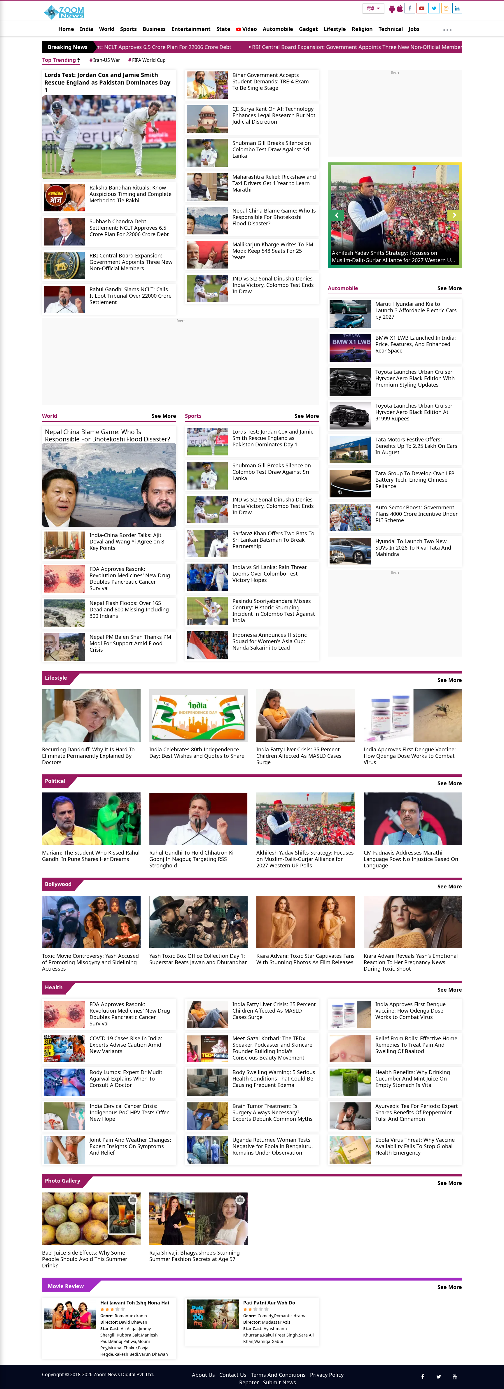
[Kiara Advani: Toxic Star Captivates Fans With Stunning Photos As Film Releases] (305, 921)
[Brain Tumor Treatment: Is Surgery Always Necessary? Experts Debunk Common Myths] (207, 1116)
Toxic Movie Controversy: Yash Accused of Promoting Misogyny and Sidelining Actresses (90, 962)
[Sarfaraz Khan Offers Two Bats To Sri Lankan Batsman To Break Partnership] (207, 543)
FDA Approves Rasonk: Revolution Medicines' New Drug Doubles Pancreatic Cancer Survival (130, 578)
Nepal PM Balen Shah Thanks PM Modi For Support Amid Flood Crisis (130, 643)
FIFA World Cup (147, 60)
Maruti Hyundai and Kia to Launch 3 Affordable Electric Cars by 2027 (416, 310)
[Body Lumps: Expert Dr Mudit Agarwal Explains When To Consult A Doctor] (64, 1082)
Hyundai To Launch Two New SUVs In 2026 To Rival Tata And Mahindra (413, 547)
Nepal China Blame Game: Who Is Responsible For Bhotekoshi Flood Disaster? (274, 217)
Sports (128, 28)
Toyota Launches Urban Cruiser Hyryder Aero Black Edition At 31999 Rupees (413, 412)
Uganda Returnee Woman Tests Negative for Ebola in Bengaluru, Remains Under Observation (272, 1146)
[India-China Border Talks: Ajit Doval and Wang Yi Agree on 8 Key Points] (64, 545)
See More (164, 415)
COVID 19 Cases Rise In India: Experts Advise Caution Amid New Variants (126, 1044)
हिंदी (371, 8)
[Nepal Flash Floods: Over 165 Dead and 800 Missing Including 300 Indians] (64, 613)
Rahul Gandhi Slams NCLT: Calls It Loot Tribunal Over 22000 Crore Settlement (131, 295)
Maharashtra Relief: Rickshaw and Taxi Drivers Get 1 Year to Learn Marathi (274, 183)
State (223, 28)
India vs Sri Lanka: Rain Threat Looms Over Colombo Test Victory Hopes (269, 573)
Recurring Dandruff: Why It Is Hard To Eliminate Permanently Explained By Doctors (88, 755)
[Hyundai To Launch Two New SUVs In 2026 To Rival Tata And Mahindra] (350, 551)
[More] (447, 28)
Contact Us (232, 1374)
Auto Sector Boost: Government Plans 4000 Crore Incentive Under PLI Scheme (416, 513)
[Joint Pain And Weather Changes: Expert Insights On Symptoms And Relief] (64, 1150)
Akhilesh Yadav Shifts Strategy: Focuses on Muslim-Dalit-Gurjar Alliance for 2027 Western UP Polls (305, 859)
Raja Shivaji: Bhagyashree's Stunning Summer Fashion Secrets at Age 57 (194, 1255)
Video (249, 28)
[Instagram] (446, 8)
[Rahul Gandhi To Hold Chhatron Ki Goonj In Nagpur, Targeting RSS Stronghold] (198, 818)
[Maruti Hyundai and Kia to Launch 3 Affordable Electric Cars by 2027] (350, 314)
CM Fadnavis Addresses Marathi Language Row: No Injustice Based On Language (411, 859)
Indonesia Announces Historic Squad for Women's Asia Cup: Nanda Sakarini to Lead (269, 641)
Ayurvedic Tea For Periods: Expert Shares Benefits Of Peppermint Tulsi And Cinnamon (416, 1112)
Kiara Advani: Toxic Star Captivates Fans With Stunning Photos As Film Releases (305, 958)
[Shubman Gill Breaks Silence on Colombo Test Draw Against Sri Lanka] (207, 153)
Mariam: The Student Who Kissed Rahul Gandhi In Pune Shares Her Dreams (91, 855)
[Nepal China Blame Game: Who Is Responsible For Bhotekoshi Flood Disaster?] (207, 220)
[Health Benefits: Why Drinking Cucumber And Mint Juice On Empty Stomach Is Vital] (350, 1082)
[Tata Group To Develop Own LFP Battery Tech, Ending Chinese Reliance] (350, 483)
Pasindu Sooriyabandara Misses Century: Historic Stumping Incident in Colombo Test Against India (273, 610)
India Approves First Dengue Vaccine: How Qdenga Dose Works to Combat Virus (410, 755)
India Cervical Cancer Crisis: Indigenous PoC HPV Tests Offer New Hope (129, 1112)
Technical (391, 28)
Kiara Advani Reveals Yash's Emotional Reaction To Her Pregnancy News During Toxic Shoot (411, 962)
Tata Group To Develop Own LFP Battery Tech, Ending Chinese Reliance (414, 479)
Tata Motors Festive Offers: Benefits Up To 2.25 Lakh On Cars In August (416, 445)
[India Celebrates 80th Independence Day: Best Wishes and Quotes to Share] (198, 714)
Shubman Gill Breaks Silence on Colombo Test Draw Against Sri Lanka (271, 149)
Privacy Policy (327, 1374)
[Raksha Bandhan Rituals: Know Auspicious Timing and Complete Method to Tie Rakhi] (64, 197)
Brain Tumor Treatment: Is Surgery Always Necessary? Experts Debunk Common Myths (272, 1112)
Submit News (279, 1382)
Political (55, 780)
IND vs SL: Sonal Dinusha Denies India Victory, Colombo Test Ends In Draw (273, 284)
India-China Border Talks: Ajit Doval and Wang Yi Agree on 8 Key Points (127, 541)
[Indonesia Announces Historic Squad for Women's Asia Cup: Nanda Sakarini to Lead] (207, 645)
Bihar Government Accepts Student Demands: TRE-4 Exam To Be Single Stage (270, 81)
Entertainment (191, 28)
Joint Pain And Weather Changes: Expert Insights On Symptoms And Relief (130, 1146)
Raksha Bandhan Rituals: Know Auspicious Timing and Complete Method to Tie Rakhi (131, 194)
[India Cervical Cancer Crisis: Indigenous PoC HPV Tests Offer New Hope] (64, 1116)
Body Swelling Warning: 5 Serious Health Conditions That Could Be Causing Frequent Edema (273, 1078)
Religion (362, 28)
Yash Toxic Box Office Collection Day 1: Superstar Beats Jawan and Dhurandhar (198, 958)
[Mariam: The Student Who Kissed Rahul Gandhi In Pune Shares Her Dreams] (91, 818)
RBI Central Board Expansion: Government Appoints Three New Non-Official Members (271, 46)
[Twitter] (434, 8)
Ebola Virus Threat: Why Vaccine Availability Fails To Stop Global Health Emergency (415, 1146)
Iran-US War (105, 60)
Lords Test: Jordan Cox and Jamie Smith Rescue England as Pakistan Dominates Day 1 (107, 82)
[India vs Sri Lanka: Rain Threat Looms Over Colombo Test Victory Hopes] (207, 577)
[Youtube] (421, 8)
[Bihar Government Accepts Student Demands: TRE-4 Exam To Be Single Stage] (207, 85)
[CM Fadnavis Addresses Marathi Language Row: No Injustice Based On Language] (413, 818)
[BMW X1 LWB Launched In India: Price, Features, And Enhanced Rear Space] (350, 348)
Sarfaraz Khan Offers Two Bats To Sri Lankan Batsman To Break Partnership (273, 539)
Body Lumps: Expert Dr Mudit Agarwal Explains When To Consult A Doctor (126, 1078)
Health (54, 987)
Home (66, 28)
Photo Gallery (62, 1180)
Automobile (278, 28)
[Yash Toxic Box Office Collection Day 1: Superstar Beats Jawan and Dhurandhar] (198, 921)
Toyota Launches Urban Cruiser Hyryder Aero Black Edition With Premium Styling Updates (415, 378)
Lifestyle (335, 28)
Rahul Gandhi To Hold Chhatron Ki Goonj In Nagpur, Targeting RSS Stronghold (191, 859)
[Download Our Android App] (392, 8)
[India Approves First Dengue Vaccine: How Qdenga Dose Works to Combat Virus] (413, 714)
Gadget (308, 28)
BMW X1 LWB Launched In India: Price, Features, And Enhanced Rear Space (415, 344)
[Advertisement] (180, 364)
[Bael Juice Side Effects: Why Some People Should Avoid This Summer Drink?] (91, 1217)
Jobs (414, 28)
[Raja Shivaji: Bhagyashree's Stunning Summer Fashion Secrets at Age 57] (198, 1217)
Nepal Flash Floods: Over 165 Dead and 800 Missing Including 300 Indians (129, 609)
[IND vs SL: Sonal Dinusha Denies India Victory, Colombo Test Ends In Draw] (207, 288)
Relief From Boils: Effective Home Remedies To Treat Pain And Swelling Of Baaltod (416, 1044)
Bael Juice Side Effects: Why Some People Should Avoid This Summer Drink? (84, 1259)
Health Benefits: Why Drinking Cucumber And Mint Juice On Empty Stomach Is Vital (412, 1078)
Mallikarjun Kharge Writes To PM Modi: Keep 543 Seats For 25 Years (272, 250)
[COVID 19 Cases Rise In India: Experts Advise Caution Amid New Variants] (64, 1048)
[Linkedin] (457, 8)
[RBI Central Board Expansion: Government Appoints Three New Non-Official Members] (64, 265)
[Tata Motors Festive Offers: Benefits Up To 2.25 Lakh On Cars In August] (350, 449)
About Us (203, 1374)
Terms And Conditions (278, 1374)
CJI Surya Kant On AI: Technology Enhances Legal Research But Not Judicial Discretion (274, 115)
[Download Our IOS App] (400, 8)
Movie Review (66, 1286)
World (106, 28)
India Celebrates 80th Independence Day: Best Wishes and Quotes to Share (196, 752)
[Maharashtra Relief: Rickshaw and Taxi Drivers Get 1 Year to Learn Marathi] (207, 187)
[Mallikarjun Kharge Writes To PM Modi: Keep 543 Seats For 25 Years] (207, 254)
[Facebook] (410, 8)
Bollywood (58, 884)
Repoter (249, 1382)
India (86, 28)
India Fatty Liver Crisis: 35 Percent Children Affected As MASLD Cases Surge (299, 755)
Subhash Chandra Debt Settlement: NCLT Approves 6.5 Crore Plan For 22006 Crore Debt (129, 227)
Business (154, 28)
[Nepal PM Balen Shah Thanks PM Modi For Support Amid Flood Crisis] (64, 647)
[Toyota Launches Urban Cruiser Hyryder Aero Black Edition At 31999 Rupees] (350, 415)
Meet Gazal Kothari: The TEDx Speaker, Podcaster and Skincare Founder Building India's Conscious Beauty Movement (272, 1048)
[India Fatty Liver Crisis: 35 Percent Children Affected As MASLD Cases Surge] (305, 714)
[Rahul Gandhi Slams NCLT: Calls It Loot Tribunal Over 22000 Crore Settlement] (64, 299)
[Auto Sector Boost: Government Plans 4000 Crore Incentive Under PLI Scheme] (350, 517)
